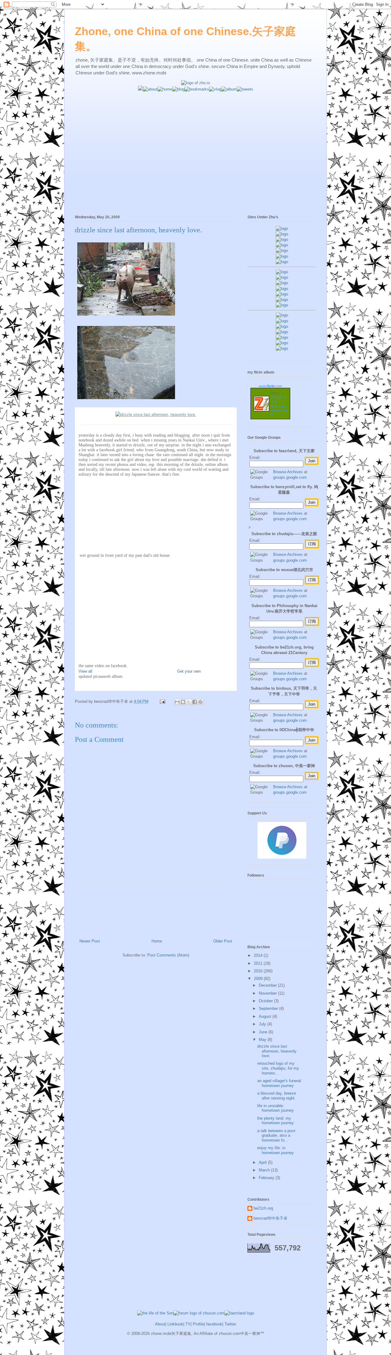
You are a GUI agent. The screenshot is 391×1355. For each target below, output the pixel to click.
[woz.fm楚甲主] (282, 348)
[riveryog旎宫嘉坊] (282, 261)
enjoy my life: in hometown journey (275, 1150)
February (267, 1177)
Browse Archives (288, 472)
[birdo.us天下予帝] (282, 299)
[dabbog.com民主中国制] (282, 326)
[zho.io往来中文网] (282, 239)
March (265, 1170)
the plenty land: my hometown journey (275, 1120)
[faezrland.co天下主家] (282, 321)
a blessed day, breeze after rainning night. (276, 1095)
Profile (198, 1324)
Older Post (222, 941)
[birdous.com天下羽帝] (282, 305)
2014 (259, 955)
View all (85, 671)
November (268, 993)
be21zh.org (263, 1208)
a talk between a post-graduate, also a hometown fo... (276, 1135)
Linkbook (175, 1324)
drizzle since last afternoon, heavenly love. (138, 230)
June (264, 1032)
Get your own (189, 671)
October (266, 1001)
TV (188, 1324)
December (268, 985)
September (269, 1008)
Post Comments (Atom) (168, 955)
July (263, 1024)
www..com (270, 386)
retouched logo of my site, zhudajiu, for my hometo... (278, 1068)
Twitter (230, 1324)
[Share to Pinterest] (200, 702)
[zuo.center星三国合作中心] (282, 337)
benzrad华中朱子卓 (270, 1218)
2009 (259, 978)
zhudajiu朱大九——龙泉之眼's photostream (279, 405)
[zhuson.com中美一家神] (282, 283)
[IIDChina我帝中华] (282, 288)
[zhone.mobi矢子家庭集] (282, 294)
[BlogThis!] (183, 702)
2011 (259, 963)
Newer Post (89, 941)
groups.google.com (290, 477)
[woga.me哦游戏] (282, 332)
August (265, 1016)
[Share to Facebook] (195, 702)
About (160, 1324)
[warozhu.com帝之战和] (282, 343)
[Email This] (177, 702)
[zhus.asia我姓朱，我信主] (282, 250)
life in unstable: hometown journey (275, 1108)
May (263, 1039)
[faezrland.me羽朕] (282, 245)
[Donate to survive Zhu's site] (282, 857)
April (263, 1162)
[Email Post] (162, 701)
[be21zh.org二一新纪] (282, 228)
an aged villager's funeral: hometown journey (279, 1083)
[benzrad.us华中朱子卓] (282, 234)
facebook (214, 1324)
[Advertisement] (195, 134)
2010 (259, 971)
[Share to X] (189, 702)
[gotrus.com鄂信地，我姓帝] (282, 272)
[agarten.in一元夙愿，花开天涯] (282, 256)
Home (157, 941)
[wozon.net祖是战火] (282, 315)
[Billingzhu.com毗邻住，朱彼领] (282, 277)
